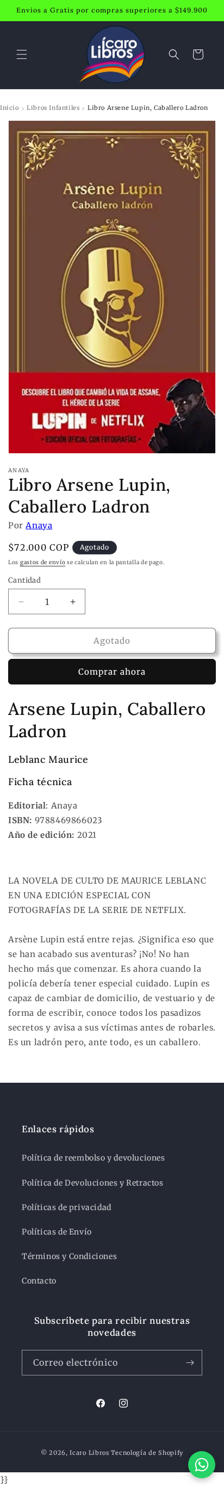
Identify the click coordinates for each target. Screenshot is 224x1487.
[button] (22, 54)
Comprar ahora (112, 672)
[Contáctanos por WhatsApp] (201, 1464)
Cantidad (24, 580)
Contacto (39, 1281)
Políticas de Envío (57, 1232)
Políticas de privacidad (66, 1207)
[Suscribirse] (190, 1362)
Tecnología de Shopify (147, 1453)
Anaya (39, 525)
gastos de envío (43, 562)
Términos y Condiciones (69, 1256)
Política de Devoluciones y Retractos (93, 1183)
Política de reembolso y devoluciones (93, 1158)
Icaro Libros (89, 1453)
